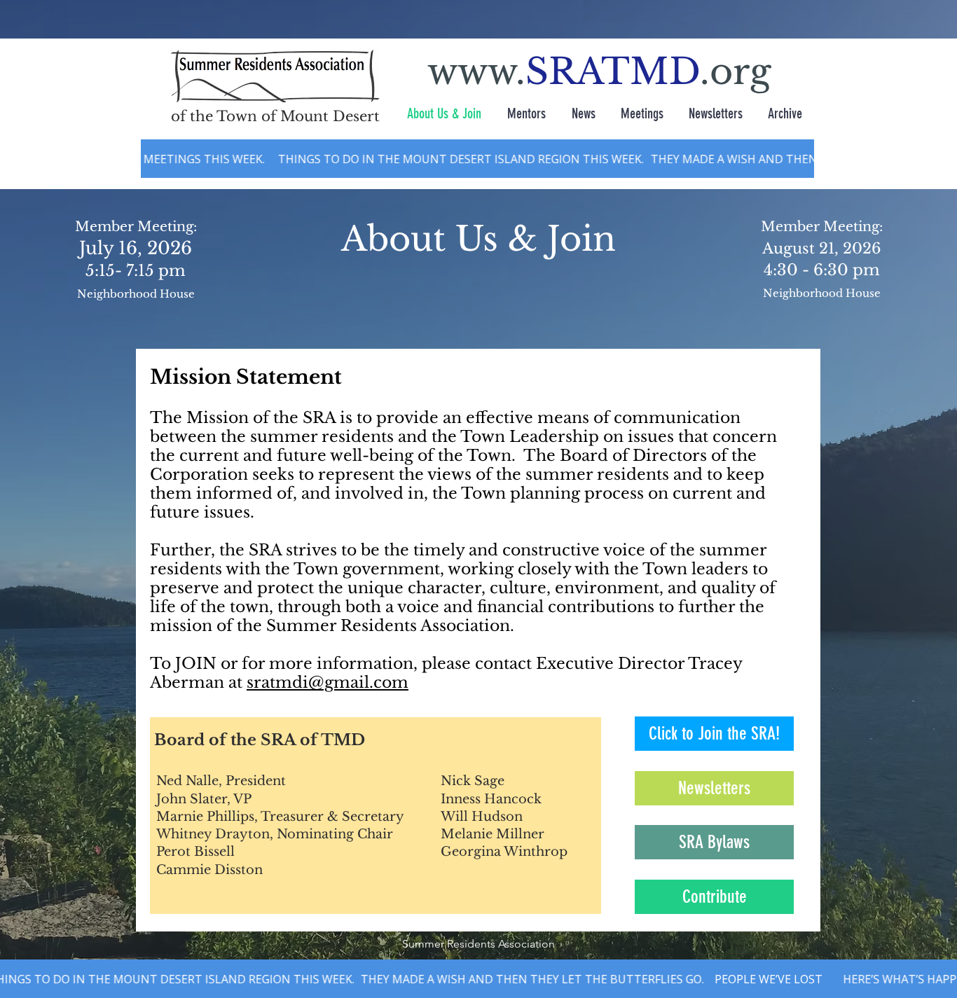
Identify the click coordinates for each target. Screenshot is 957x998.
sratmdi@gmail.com (327, 682)
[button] (714, 897)
